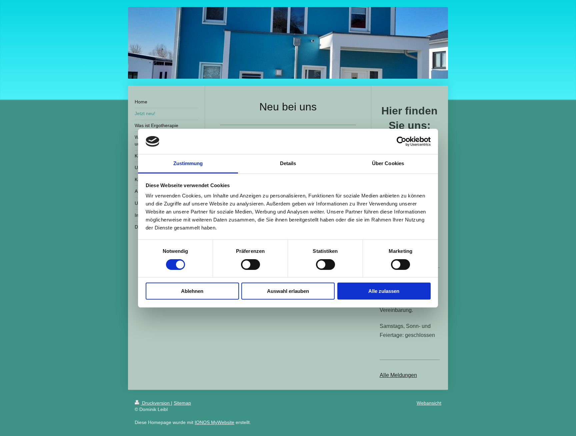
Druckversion (156, 403)
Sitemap (182, 403)
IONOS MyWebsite (214, 422)
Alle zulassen (383, 291)
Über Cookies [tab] (388, 163)
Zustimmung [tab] (188, 163)
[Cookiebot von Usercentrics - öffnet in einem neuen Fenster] (401, 141)
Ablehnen (192, 291)
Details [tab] (288, 163)
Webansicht (429, 403)
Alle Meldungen (398, 375)
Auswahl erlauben (288, 291)
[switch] (250, 264)
